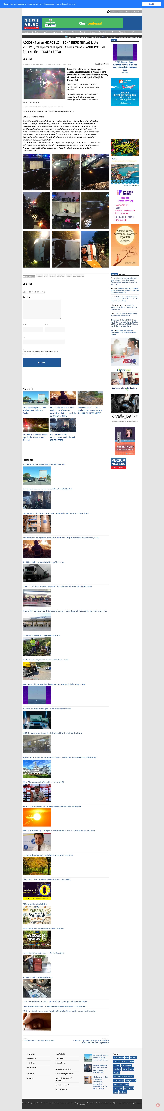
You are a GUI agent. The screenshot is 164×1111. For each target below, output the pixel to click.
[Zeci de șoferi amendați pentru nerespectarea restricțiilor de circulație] (37, 671)
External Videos (126, 1065)
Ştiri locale (35, 32)
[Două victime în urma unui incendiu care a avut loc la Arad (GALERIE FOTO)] (37, 500)
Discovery (124, 1061)
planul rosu (60, 276)
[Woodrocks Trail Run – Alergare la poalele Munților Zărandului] (37, 940)
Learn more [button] (71, 4)
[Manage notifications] (158, 1105)
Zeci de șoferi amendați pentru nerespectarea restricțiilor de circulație (46, 660)
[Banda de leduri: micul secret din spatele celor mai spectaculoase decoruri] (37, 720)
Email (46, 324)
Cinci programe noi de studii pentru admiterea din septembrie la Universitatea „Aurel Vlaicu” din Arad (130, 37)
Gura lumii (102, 32)
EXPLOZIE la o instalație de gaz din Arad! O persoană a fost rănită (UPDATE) (124, 307)
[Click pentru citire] (24, 37)
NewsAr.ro (83, 1105)
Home (26, 32)
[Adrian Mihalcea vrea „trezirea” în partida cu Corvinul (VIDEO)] (37, 793)
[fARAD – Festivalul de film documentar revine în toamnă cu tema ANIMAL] (37, 891)
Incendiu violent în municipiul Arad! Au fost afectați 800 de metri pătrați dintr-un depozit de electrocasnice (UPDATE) (61, 538)
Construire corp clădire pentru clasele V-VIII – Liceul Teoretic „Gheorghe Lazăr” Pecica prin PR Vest (55, 1002)
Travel (127, 1084)
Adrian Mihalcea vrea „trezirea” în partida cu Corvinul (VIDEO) (43, 782)
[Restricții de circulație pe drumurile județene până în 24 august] (37, 573)
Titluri (53, 65)
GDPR (133, 32)
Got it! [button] (151, 4)
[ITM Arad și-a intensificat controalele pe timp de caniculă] (37, 646)
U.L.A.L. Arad (123, 32)
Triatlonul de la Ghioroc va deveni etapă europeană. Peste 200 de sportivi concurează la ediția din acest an (57, 586)
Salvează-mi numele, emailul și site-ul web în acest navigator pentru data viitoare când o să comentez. (40, 352)
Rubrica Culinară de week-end (123, 1077)
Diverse (92, 32)
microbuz (52, 276)
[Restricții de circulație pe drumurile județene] (37, 988)
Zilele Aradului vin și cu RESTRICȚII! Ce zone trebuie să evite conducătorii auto (124, 325)
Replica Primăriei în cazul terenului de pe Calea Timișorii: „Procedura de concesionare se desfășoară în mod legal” (60, 757)
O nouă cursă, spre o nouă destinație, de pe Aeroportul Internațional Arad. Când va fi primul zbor (91, 1041)
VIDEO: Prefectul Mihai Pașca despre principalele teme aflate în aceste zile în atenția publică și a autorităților (59, 831)
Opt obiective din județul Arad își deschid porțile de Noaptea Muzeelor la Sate (48, 855)
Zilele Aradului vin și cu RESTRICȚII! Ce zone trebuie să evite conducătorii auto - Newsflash (124, 321)
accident (39, 276)
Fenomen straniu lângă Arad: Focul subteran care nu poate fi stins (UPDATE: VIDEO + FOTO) (90, 410)
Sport (45, 32)
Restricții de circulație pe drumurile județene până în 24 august (43, 562)
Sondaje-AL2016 (131, 1080)
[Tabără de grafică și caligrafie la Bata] (37, 915)
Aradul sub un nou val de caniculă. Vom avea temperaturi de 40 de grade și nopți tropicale (52, 806)
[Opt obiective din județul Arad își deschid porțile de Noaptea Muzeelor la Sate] (37, 866)
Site (24, 337)
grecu (112, 330)
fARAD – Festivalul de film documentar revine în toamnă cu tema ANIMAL (47, 879)
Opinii (74, 32)
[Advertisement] (63, 379)
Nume (24, 324)
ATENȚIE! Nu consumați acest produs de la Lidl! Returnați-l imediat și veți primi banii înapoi (52, 733)
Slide (42, 65)
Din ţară (54, 32)
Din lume (64, 32)
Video (112, 32)
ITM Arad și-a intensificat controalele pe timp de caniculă (41, 635)
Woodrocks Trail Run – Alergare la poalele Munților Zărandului (43, 928)
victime (68, 276)
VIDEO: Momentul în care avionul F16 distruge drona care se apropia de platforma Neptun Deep (54, 684)
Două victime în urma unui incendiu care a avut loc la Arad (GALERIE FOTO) (81, 37)
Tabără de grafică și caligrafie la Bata (35, 904)
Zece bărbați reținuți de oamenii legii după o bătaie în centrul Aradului (35, 437)
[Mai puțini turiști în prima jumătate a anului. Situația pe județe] (37, 964)
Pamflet (116, 1073)
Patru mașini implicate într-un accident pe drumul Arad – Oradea (42, 37)
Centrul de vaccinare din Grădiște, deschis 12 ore (38, 1040)
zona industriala (78, 276)
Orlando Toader (66, 65)
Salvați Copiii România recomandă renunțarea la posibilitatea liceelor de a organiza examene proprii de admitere (59, 1011)
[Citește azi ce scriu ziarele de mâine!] (31, 28)
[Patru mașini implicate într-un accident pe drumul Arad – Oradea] (37, 475)
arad (45, 276)
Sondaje (82, 32)
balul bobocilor (119, 1058)
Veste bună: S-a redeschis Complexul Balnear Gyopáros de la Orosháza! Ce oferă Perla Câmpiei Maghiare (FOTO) (125, 290)
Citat (127, 1058)
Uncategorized (129, 1088)
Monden (125, 1069)
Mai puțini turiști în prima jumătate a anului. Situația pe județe (43, 953)
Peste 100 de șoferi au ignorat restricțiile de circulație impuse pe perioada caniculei (123, 332)
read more (125, 72)
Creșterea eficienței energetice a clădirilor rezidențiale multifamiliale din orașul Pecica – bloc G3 (54, 1006)
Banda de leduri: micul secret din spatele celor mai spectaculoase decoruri (47, 708)
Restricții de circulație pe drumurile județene (37, 977)
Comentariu (26, 297)
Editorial (116, 1065)
